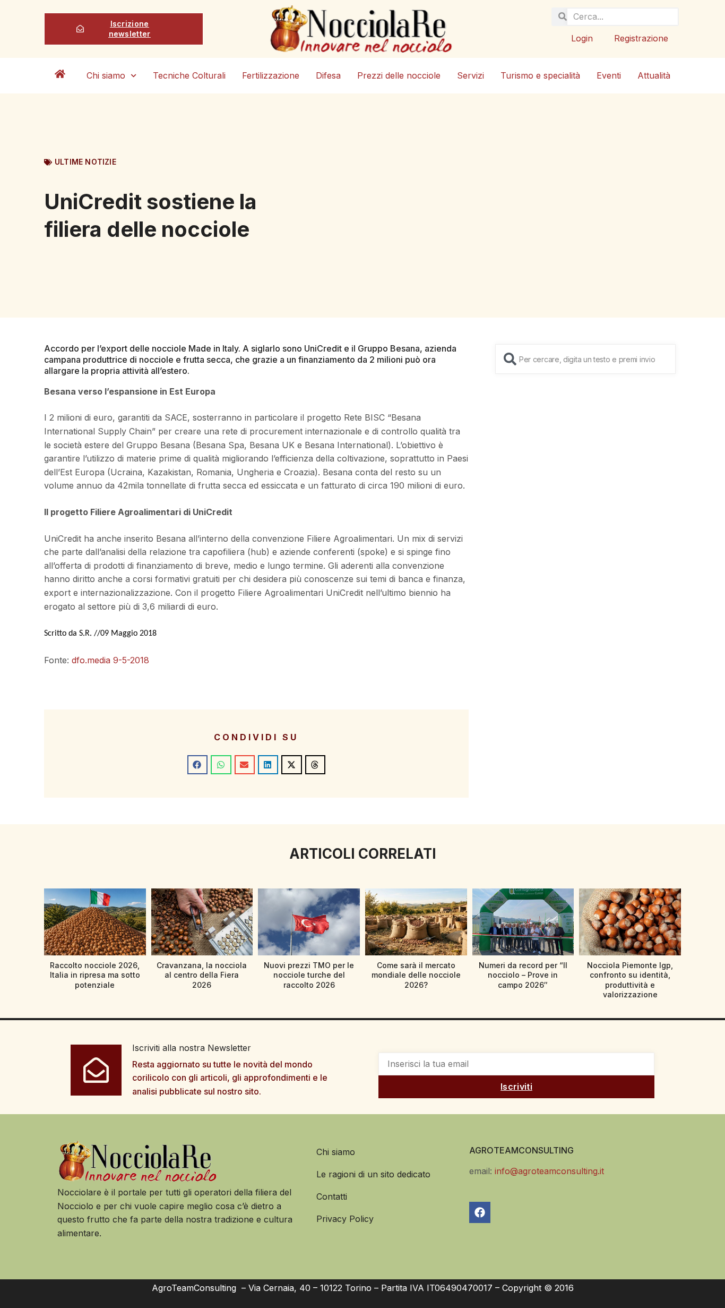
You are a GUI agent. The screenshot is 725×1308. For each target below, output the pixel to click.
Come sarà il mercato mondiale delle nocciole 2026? (416, 975)
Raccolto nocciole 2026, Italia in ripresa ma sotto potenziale (95, 975)
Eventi (609, 75)
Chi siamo (106, 75)
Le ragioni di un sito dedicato (373, 1174)
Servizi (470, 75)
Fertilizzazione (270, 75)
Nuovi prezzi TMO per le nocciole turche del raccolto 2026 (309, 975)
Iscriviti (516, 1086)
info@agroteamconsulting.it (549, 1171)
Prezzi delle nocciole (399, 75)
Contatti (331, 1196)
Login (582, 38)
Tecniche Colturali (189, 75)
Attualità (653, 75)
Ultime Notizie (85, 161)
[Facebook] (479, 1212)
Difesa (328, 75)
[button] (197, 764)
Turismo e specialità (540, 75)
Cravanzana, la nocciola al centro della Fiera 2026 (202, 975)
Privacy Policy (345, 1218)
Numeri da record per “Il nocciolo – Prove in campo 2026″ (523, 975)
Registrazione (641, 38)
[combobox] (585, 359)
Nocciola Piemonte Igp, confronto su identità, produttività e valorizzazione (630, 980)
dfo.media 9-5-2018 (110, 660)
